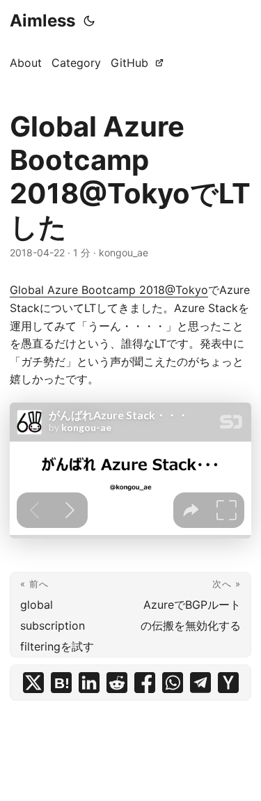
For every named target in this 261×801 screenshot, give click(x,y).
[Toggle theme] (89, 21)
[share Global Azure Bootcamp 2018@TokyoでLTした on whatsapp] (172, 682)
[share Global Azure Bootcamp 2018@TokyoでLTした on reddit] (116, 682)
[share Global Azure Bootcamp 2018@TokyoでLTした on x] (33, 682)
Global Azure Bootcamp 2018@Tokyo (109, 290)
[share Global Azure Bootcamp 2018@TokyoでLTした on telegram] (200, 682)
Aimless (42, 20)
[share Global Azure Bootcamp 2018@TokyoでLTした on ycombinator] (228, 682)
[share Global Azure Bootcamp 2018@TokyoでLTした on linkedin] (89, 682)
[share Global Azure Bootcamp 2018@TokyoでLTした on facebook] (144, 682)
